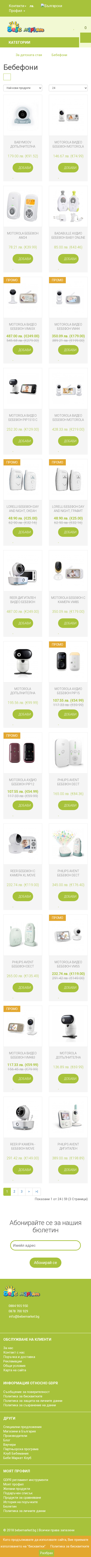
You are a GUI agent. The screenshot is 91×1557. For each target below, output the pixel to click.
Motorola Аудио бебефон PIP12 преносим (23, 782)
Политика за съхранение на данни (29, 1405)
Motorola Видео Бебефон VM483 (23, 1055)
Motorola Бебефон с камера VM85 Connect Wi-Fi (68, 600)
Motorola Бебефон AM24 (22, 235)
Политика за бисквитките (69, 1546)
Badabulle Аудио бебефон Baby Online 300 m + (68, 235)
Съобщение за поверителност (26, 1392)
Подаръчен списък (18, 1493)
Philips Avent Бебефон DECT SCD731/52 (68, 873)
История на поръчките (20, 1502)
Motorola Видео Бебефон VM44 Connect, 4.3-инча (68, 326)
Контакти (16, 6)
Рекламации (12, 1361)
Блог (6, 1440)
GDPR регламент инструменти (25, 1480)
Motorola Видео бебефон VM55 (68, 964)
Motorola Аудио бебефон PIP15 (68, 691)
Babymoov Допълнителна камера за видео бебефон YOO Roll (22, 144)
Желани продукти (16, 1489)
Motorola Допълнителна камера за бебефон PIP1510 (68, 1055)
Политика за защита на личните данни (32, 1401)
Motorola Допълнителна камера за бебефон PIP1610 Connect (22, 691)
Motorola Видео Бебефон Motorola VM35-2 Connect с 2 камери (68, 418)
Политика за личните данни (24, 1511)
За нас (8, 1348)
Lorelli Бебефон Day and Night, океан (23, 509)
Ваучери (9, 1445)
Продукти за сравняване (22, 1498)
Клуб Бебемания (15, 1453)
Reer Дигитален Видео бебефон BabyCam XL (23, 600)
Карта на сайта (14, 1370)
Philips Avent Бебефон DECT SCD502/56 (68, 782)
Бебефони (59, 55)
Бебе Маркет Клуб (17, 1458)
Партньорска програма (20, 1449)
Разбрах (46, 1553)
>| (36, 1192)
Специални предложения (22, 1427)
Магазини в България (19, 1431)
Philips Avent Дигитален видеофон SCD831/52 (68, 1146)
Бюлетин (10, 1506)
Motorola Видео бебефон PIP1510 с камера (22, 418)
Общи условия (14, 1366)
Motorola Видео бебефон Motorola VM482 (68, 144)
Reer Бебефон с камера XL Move (23, 873)
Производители (15, 1436)
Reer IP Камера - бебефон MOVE (22, 1146)
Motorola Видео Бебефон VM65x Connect (23, 326)
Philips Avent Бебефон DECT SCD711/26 (23, 964)
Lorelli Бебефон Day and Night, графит (68, 509)
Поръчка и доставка (19, 1357)
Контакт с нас (14, 1352)
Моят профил (13, 1484)
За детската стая (29, 55)
